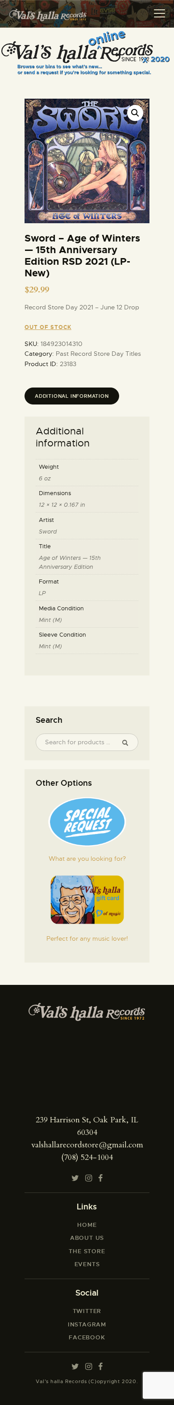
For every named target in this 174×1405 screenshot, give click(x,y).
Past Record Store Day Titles (98, 354)
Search (128, 742)
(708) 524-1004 (87, 1157)
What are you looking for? (87, 859)
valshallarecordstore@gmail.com (87, 1145)
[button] (135, 113)
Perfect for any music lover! (87, 938)
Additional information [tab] (72, 396)
